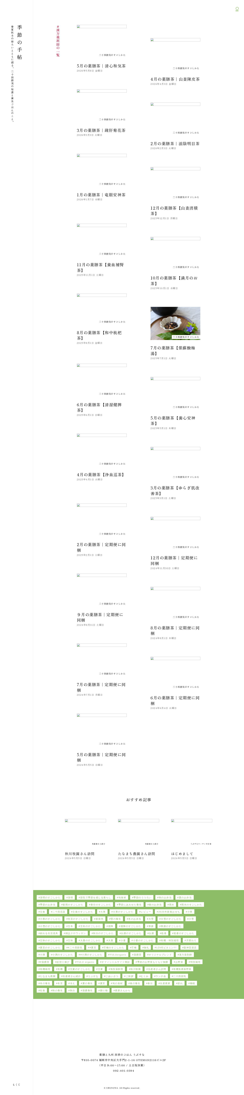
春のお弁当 (155, 904)
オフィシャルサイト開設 (116, 962)
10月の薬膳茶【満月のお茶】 (174, 280)
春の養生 (135, 983)
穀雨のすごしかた (73, 904)
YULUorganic (118, 954)
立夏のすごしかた (80, 969)
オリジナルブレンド (160, 954)
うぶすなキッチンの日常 (201, 843)
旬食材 (122, 897)
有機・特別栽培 (170, 940)
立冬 (70, 926)
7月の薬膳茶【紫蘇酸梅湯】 (173, 350)
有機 (60, 969)
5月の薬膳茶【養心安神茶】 (173, 420)
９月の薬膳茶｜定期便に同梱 (100, 617)
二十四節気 (179, 976)
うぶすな (93, 976)
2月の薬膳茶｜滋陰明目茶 (175, 143)
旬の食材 (118, 983)
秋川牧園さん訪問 (80, 853)
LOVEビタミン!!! (166, 947)
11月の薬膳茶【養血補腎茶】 (100, 267)
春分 (150, 983)
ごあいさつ (112, 976)
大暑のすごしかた (90, 940)
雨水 (171, 904)
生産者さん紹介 (98, 843)
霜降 (110, 926)
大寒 (103, 911)
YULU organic (85, 962)
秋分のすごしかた (103, 933)
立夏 (100, 969)
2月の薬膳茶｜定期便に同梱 (101, 547)
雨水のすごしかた (191, 904)
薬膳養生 (87, 990)
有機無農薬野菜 (182, 969)
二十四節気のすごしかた (3, 350)
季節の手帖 (19, 43)
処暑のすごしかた (184, 933)
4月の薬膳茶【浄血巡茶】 (101, 474)
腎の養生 (116, 919)
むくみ (145, 976)
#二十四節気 (75, 947)
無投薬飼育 (116, 969)
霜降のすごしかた (131, 926)
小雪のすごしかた (50, 926)
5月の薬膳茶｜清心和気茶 (101, 66)
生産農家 (165, 983)
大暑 (110, 940)
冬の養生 (45, 983)
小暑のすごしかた (143, 940)
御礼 (146, 947)
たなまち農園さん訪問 (136, 853)
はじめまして (182, 853)
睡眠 (192, 983)
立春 (42, 911)
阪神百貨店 (190, 947)
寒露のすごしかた (171, 926)
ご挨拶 (130, 976)
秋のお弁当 (165, 897)
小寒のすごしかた (50, 919)
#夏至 (93, 947)
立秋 (70, 940)
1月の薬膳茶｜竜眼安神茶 (101, 194)
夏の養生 (87, 983)
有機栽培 (45, 969)
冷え (72, 983)
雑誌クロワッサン (75, 933)
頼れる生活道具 (49, 933)
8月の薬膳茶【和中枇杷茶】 (99, 335)
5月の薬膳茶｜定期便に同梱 (101, 757)
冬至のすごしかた (78, 919)
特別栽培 (195, 962)
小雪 (191, 919)
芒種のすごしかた (114, 947)
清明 (70, 897)
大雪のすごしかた (171, 919)
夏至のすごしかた (50, 947)
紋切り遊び (63, 962)
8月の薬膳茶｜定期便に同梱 (175, 630)
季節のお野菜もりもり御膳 (152, 962)
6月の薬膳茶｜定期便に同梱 (175, 700)
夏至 (102, 983)
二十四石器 (58, 911)
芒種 (134, 947)
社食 (42, 990)
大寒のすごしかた (123, 911)
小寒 (190, 911)
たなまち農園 (47, 976)
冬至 (60, 983)
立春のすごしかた (83, 911)
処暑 (163, 933)
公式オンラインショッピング (237, 18)
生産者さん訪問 (157, 969)
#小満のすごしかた (91, 954)
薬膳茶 (138, 954)
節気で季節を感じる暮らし (95, 897)
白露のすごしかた (131, 933)
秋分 (72, 990)
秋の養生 (57, 990)
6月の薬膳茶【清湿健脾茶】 (99, 407)
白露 (151, 933)
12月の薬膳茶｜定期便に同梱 (174, 560)
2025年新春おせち (169, 911)
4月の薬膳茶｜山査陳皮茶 (175, 79)
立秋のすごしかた (50, 940)
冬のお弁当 (134, 919)
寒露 (151, 926)
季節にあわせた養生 (130, 904)
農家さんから (122, 990)
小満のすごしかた (62, 954)
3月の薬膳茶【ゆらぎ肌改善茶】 (175, 490)
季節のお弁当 (47, 904)
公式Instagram (237, 26)
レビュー (146, 911)
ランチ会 (161, 976)
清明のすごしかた (50, 897)
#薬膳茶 (44, 962)
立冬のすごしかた (90, 926)
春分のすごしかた (101, 904)
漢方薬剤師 (185, 954)
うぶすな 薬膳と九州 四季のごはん (16, 10)
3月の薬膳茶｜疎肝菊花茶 (101, 130)
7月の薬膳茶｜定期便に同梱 (101, 687)
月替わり (191, 940)
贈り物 (104, 990)
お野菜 (179, 962)
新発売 (100, 919)
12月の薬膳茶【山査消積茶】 (174, 210)
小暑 (123, 940)
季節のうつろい (142, 897)
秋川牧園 (135, 969)
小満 (42, 954)
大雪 (151, 919)
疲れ (180, 983)
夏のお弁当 (185, 897)
